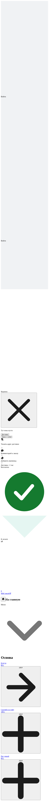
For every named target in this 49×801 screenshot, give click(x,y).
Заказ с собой (6, 437)
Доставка (5, 434)
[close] (19, 410)
